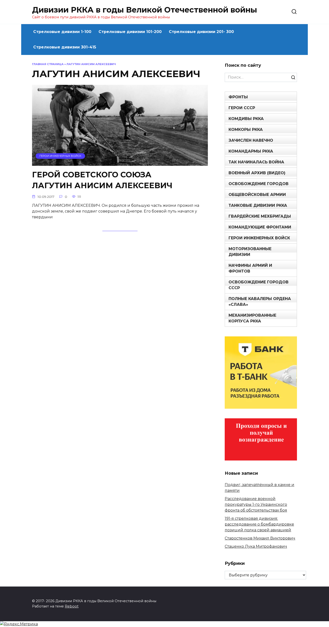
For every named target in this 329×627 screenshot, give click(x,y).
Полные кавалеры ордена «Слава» (260, 301)
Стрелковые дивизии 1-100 (62, 31)
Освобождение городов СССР (259, 285)
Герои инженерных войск (259, 238)
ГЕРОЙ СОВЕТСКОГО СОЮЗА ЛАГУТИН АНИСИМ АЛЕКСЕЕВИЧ (102, 180)
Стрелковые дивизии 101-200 (130, 31)
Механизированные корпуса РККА (252, 318)
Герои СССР (242, 108)
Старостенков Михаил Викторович (260, 538)
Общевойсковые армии (257, 194)
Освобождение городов (259, 183)
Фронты (238, 97)
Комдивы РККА (246, 118)
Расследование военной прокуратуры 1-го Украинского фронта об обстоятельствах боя (256, 504)
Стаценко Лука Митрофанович (256, 546)
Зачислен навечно (251, 140)
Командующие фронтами (260, 227)
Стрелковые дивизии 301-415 (64, 47)
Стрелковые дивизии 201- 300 (201, 31)
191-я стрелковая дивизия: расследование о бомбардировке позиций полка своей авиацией (259, 524)
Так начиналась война (256, 162)
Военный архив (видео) (257, 173)
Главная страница (48, 64)
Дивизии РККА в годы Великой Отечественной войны (144, 9)
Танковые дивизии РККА (258, 205)
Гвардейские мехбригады (260, 216)
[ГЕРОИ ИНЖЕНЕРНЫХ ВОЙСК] (120, 162)
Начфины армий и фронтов (250, 268)
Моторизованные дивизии (250, 252)
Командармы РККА (251, 151)
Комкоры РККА (246, 129)
